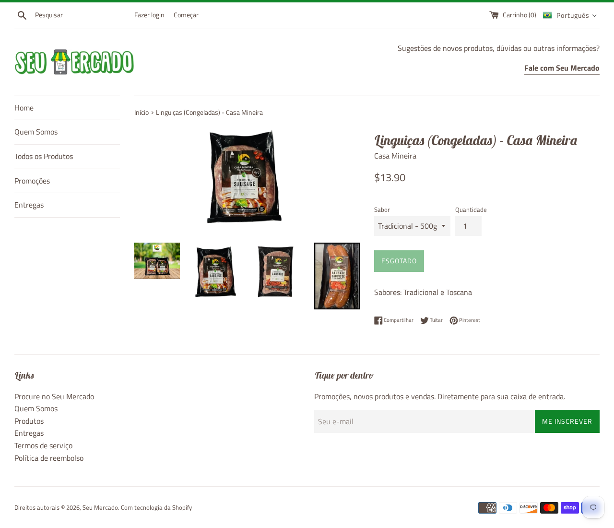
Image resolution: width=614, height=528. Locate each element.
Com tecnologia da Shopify (156, 507)
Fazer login (149, 15)
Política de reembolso (48, 458)
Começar (186, 15)
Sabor (382, 209)
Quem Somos (36, 131)
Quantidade (471, 209)
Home (24, 107)
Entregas (29, 204)
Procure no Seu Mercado (54, 396)
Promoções (32, 180)
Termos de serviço (43, 445)
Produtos (29, 421)
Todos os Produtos (43, 156)
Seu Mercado (100, 507)
